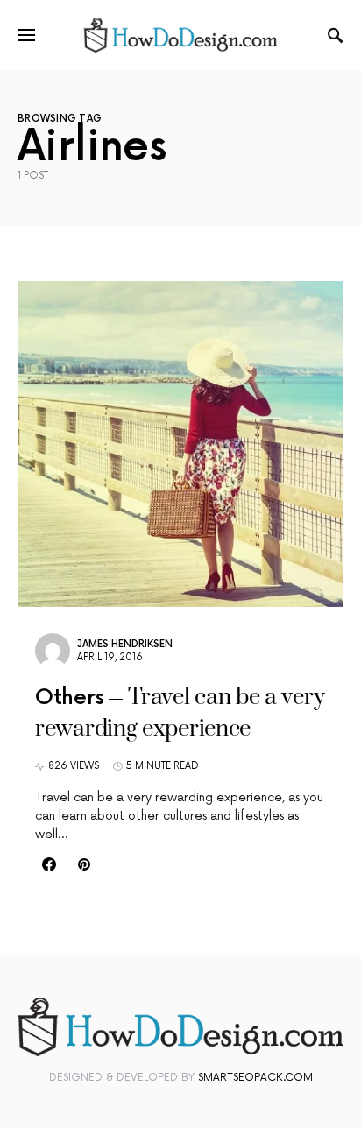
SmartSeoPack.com (255, 1077)
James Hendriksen (125, 644)
